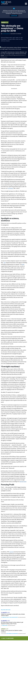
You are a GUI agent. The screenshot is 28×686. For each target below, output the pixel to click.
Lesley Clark (9, 617)
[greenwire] (5, 628)
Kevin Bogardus (6, 33)
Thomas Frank (4, 625)
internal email (23, 481)
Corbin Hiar (4, 617)
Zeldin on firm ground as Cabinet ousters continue (11, 631)
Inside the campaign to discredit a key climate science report (13, 614)
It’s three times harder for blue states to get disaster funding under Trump (12, 622)
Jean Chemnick (9, 633)
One (5, 262)
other (23, 264)
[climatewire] (5, 612)
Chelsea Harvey (15, 617)
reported (11, 551)
